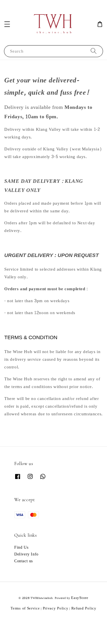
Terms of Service (25, 608)
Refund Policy (83, 608)
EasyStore (79, 597)
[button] (7, 24)
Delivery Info (26, 554)
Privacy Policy (55, 608)
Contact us (23, 561)
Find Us (21, 547)
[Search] (93, 51)
